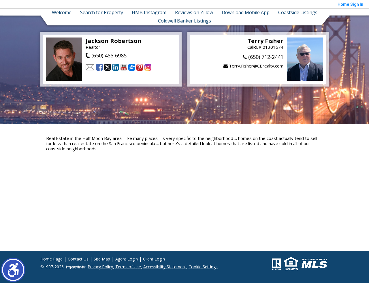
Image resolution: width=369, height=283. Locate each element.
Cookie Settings (203, 267)
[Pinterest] (139, 67)
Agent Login (126, 259)
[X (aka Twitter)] (107, 67)
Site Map (102, 259)
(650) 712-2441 (265, 56)
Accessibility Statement (164, 267)
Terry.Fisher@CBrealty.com (255, 66)
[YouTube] (123, 67)
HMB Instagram (149, 12)
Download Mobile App (246, 12)
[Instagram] (147, 67)
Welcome (61, 12)
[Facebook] (99, 67)
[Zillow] (131, 67)
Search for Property (101, 12)
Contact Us (78, 259)
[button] (13, 270)
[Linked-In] (115, 67)
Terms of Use (128, 267)
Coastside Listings (297, 12)
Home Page (51, 259)
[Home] (64, 59)
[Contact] (90, 67)
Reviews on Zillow (194, 12)
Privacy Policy (100, 267)
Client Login (154, 259)
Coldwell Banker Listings (184, 21)
